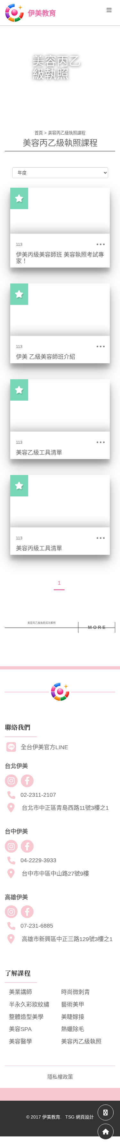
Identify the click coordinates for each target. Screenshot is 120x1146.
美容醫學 (20, 1041)
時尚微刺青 (75, 992)
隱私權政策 (60, 1077)
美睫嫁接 (72, 1017)
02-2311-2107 (38, 795)
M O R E (96, 627)
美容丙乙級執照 (81, 1041)
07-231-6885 (36, 926)
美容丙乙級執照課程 (66, 133)
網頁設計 (85, 1117)
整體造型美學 (26, 1017)
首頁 (39, 133)
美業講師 (20, 992)
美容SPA (20, 1029)
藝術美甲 (72, 1004)
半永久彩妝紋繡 (29, 1004)
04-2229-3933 (38, 860)
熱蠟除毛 (72, 1029)
